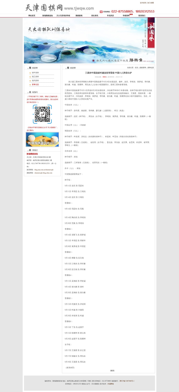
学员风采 (110, 16)
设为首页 (143, 3)
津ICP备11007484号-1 (127, 381)
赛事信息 (35, 84)
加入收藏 (150, 3)
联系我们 (142, 16)
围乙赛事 (35, 77)
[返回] (112, 371)
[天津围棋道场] (60, 13)
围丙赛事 (35, 81)
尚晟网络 (111, 384)
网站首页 (31, 16)
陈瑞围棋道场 (47, 16)
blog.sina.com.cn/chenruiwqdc (44, 170)
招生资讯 (94, 16)
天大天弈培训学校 (63, 16)
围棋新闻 (79, 16)
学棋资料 (126, 16)
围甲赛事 (35, 73)
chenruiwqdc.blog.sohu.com (43, 173)
